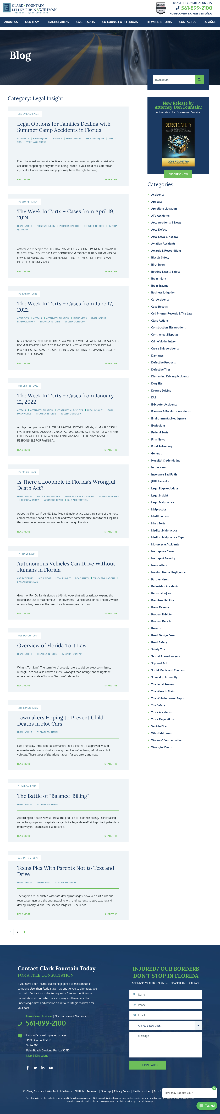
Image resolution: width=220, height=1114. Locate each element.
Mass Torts (158, 523)
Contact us (187, 22)
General (156, 453)
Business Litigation (163, 292)
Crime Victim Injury (163, 341)
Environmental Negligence (168, 418)
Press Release (160, 607)
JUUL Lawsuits (160, 481)
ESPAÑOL (206, 13)
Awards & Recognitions (166, 250)
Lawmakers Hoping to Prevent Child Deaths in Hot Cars (60, 720)
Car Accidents (160, 299)
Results (156, 628)
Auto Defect (159, 229)
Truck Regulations (163, 719)
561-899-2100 (196, 7)
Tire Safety (158, 705)
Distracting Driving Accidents (170, 376)
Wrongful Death (161, 747)
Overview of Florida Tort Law (52, 645)
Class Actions (160, 320)
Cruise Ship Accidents (165, 348)
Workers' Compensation (167, 740)
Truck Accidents (161, 712)
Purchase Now (178, 174)
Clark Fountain (79, 500)
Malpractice (158, 509)
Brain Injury (158, 278)
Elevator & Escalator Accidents (171, 411)
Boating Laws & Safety (165, 271)
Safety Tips (158, 649)
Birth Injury (158, 264)
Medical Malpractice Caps (167, 537)
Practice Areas (58, 22)
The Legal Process (163, 684)
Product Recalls (161, 621)
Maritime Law (160, 516)
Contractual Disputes (164, 334)
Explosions (158, 425)
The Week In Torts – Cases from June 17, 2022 (65, 306)
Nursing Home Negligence (168, 572)
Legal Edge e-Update (164, 488)
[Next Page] (25, 932)
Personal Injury (161, 593)
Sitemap (106, 1091)
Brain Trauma (159, 285)
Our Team (32, 22)
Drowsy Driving (161, 390)
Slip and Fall (159, 663)
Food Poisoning (161, 446)
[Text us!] (207, 1107)
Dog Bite (156, 383)
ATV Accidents (160, 215)
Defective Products (163, 362)
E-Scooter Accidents (164, 404)
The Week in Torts (158, 22)
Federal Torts (159, 432)
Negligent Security (163, 558)
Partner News (160, 579)
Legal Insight (159, 495)
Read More (23, 179)
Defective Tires (160, 369)
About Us (11, 22)
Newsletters (159, 565)
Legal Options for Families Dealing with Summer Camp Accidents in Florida (64, 126)
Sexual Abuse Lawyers (165, 656)
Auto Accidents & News (166, 222)
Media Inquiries (142, 1091)
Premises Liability (162, 600)
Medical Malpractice (164, 530)
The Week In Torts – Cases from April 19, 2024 (65, 214)
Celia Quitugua (37, 142)
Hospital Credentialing (165, 460)
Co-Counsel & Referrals (120, 22)
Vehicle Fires (159, 726)
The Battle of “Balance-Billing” (53, 796)
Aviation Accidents (163, 243)
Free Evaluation (148, 1065)
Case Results (85, 22)
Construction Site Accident (168, 327)
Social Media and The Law (168, 670)
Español (210, 22)
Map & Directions (37, 1055)
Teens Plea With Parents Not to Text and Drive (65, 871)
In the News (159, 467)
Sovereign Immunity (164, 677)
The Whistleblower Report (168, 698)
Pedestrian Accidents (165, 586)
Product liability (161, 614)
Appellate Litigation (164, 208)
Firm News (158, 439)
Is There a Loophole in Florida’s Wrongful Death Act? (66, 484)
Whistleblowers (161, 733)
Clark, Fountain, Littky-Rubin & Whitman (49, 1091)
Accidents (157, 194)
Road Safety (159, 642)
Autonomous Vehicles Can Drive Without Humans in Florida (66, 566)
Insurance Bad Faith (164, 474)
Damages (157, 355)
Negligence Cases (162, 551)
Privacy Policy (122, 1091)
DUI (153, 397)
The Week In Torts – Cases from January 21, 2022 (65, 398)
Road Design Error (163, 635)
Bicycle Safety (160, 257)
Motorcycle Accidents (165, 544)
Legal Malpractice (162, 502)
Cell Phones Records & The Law (171, 313)
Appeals (156, 201)
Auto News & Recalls (164, 236)
